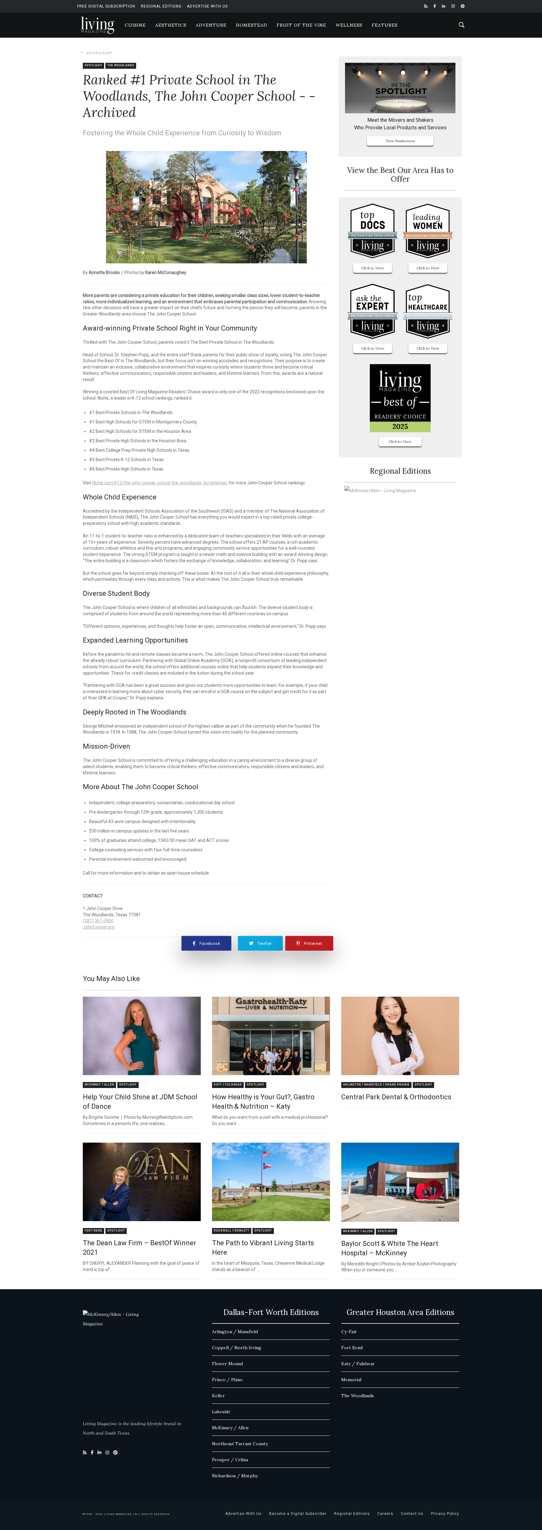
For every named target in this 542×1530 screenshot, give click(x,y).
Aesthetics (170, 25)
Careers (385, 1513)
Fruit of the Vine (301, 25)
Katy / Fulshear (228, 1084)
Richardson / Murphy (235, 1476)
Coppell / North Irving (236, 1347)
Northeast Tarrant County (240, 1443)
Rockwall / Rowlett (231, 1230)
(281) (88, 920)
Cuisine (135, 25)
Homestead (251, 25)
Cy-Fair (349, 1331)
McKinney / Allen (99, 1084)
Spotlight (99, 53)
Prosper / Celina (230, 1460)
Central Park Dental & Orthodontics (396, 1097)
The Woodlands (120, 65)
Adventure (211, 25)
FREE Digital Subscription (106, 6)
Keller (218, 1395)
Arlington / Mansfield (235, 1331)
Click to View (372, 268)
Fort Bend (93, 1230)
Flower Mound (227, 1363)
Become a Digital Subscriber (298, 1513)
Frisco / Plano (227, 1379)
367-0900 (103, 920)
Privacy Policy (445, 1513)
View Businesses (400, 140)
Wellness (349, 25)
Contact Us (412, 1513)
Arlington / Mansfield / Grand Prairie (376, 1084)
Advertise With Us (207, 6)
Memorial (351, 1379)
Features (385, 25)
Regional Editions (161, 6)
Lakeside (221, 1411)
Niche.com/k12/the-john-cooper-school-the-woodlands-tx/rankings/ (160, 482)
